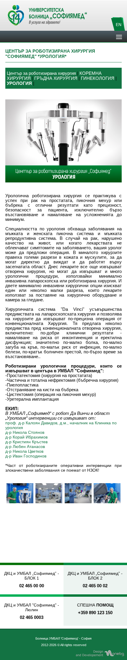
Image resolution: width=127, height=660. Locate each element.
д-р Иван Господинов (25, 456)
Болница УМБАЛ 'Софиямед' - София (63, 638)
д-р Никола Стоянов (24, 432)
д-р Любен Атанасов (25, 446)
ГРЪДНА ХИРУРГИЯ (55, 78)
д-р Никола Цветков (24, 451)
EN (118, 24)
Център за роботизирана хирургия (41, 73)
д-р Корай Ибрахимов (26, 437)
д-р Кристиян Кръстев (26, 441)
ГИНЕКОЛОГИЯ (97, 78)
